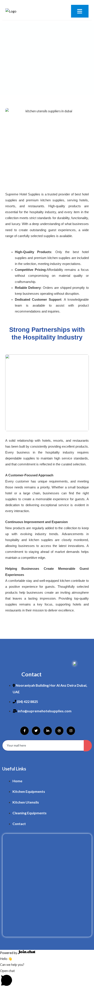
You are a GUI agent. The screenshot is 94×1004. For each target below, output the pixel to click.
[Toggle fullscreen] (19, 992)
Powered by (9, 953)
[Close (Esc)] (45, 992)
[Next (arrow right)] (19, 1000)
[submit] (88, 745)
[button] (47, 978)
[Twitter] (36, 730)
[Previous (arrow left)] (6, 1000)
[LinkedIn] (47, 730)
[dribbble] (59, 730)
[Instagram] (70, 730)
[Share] (32, 992)
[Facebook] (24, 730)
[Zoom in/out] (6, 992)
